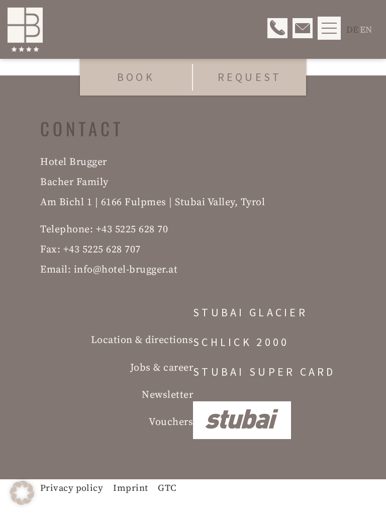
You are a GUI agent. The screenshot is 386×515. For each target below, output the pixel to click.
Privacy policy (71, 487)
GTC (167, 487)
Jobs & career (162, 367)
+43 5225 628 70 (132, 229)
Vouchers (171, 421)
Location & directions (142, 339)
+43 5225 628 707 (102, 249)
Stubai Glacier (250, 313)
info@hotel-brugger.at (126, 269)
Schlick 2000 (241, 342)
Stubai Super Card (264, 372)
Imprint (130, 487)
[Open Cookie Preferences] (22, 502)
